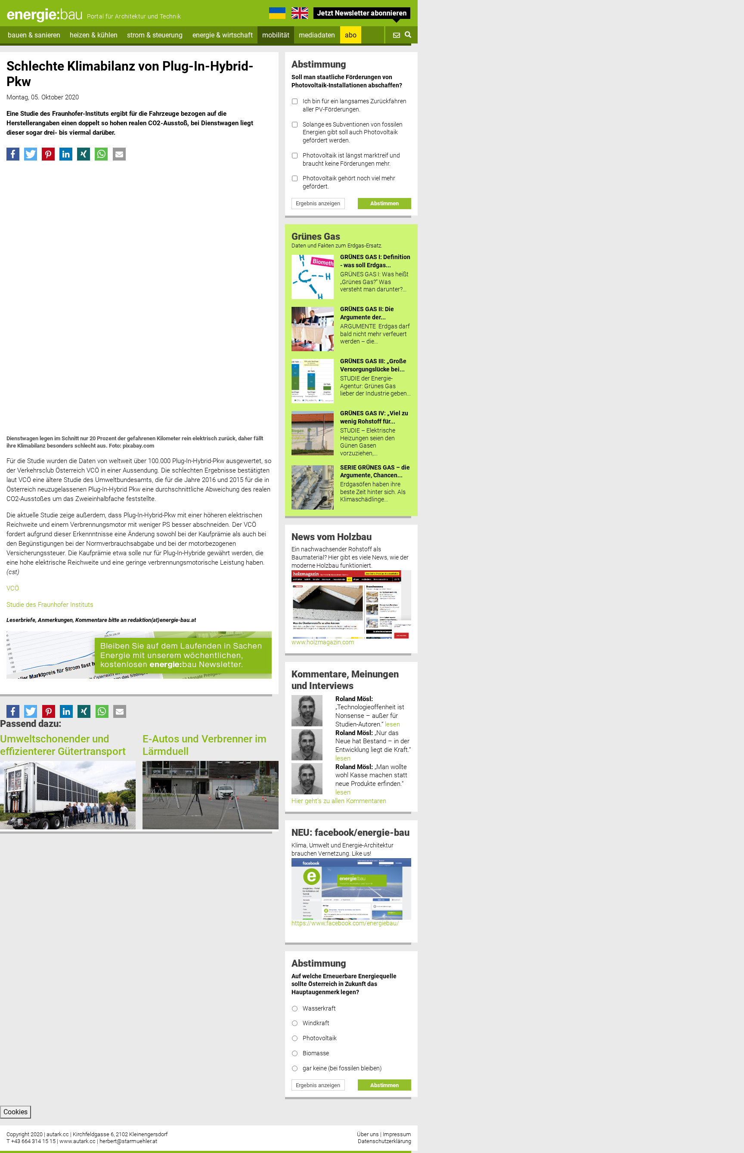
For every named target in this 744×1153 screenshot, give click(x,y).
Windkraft (316, 1023)
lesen (392, 724)
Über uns (368, 1134)
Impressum (397, 1134)
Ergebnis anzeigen (318, 203)
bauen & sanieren (34, 35)
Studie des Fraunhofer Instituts (49, 605)
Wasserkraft (319, 1008)
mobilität (275, 35)
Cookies (15, 1112)
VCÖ (12, 588)
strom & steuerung (155, 35)
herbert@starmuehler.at (128, 1141)
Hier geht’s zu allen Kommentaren (338, 801)
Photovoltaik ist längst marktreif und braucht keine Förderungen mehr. (351, 159)
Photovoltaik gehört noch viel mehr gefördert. (349, 182)
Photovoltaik (320, 1038)
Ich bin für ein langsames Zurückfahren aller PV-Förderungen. (354, 105)
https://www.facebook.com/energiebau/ (345, 923)
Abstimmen (384, 203)
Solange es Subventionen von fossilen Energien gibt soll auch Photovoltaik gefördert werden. (353, 132)
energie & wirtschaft (222, 35)
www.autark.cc (77, 1141)
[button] (12, 154)
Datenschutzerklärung (384, 1141)
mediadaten (317, 35)
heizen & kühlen (94, 35)
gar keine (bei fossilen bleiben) (342, 1068)
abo (350, 35)
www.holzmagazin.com (322, 642)
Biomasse (316, 1053)
